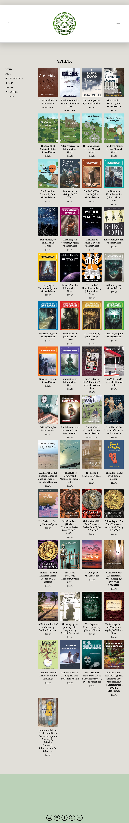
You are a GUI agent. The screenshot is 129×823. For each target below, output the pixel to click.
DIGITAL (9, 69)
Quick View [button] (48, 93)
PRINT (8, 74)
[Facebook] (64, 818)
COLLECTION (11, 92)
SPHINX (9, 87)
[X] (72, 818)
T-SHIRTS (9, 96)
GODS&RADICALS (14, 78)
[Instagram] (57, 818)
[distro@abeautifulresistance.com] (49, 818)
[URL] (80, 818)
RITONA (9, 83)
